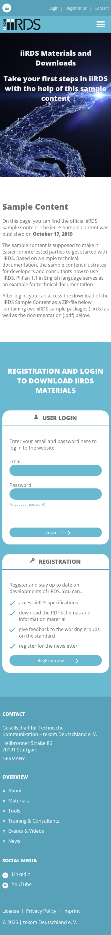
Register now (51, 660)
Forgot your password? (27, 504)
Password (20, 485)
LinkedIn (21, 874)
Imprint (71, 911)
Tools (14, 810)
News (14, 841)
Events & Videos (26, 831)
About (15, 790)
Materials (18, 800)
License (10, 911)
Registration (76, 8)
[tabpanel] (55, 105)
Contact (101, 8)
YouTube (22, 884)
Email (15, 461)
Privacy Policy (41, 911)
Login (53, 8)
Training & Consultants (33, 821)
